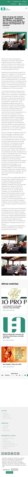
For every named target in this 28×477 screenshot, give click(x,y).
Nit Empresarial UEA (8, 443)
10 (16, 375)
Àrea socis (24, 4)
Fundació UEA (16, 1)
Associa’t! (13, 4)
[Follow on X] (6, 453)
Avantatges (6, 425)
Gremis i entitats (7, 418)
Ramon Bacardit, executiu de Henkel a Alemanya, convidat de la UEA (13, 336)
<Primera (7, 375)
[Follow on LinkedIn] (9, 453)
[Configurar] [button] (6, 469)
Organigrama (6, 415)
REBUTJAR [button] (14, 469)
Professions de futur (8, 438)
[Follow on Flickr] (18, 453)
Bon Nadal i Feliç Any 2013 (12, 364)
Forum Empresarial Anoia (10, 444)
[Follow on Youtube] (15, 453)
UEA (9, 1)
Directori (24, 1)
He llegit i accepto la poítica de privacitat (12, 397)
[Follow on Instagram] (2, 453)
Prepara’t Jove (7, 441)
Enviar (23, 400)
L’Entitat (5, 413)
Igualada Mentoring (8, 446)
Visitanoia (5, 448)
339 (25, 375)
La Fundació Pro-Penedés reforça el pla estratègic (12, 307)
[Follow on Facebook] (12, 453)
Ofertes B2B (6, 430)
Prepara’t (5, 440)
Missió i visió (6, 416)
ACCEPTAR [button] (9, 472)
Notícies (12, 310)
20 (19, 375)
